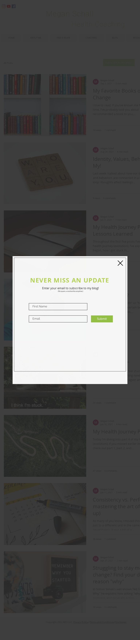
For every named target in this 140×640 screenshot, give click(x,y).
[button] (120, 263)
